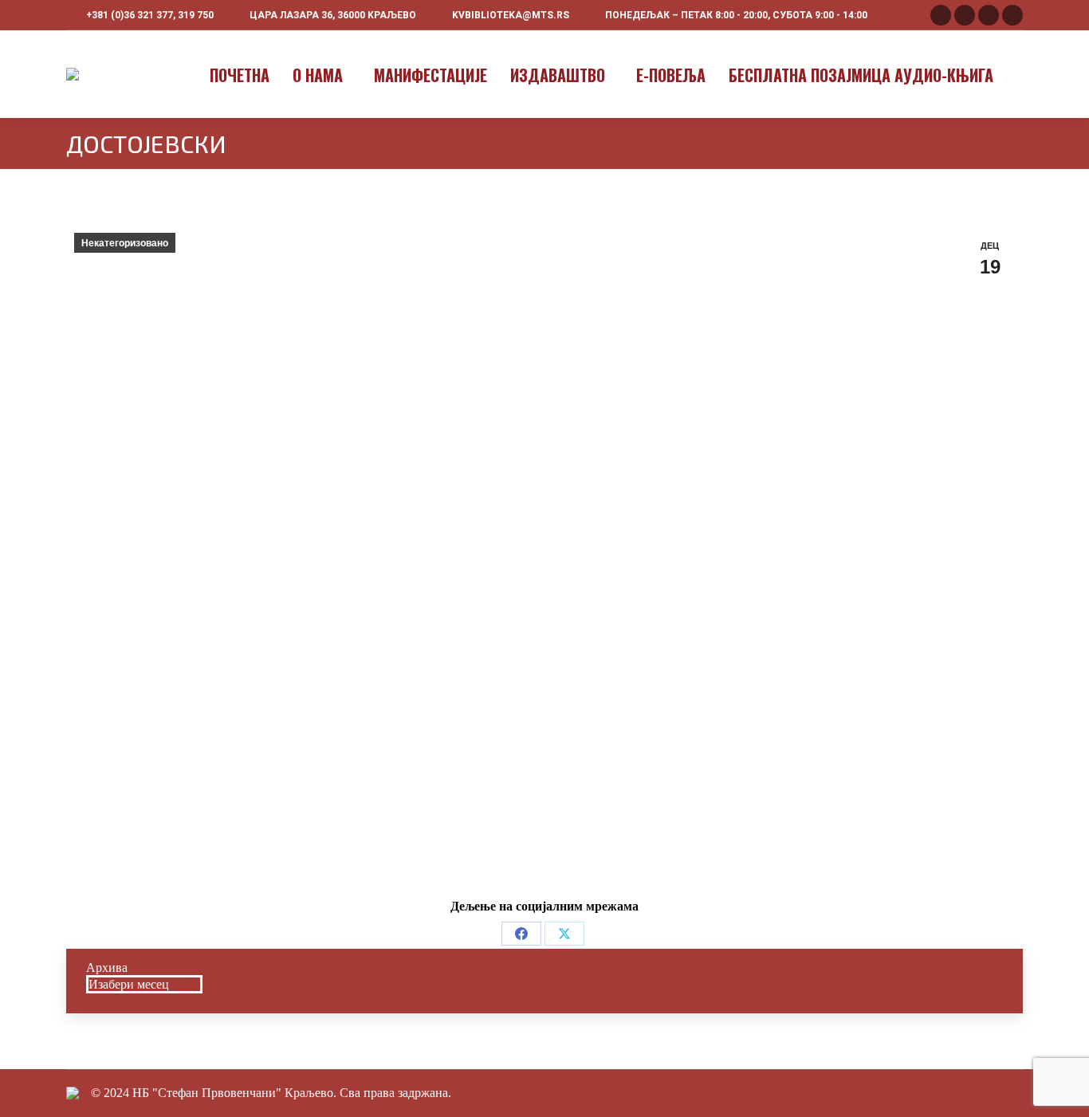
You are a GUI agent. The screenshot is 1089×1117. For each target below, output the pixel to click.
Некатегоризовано (124, 243)
